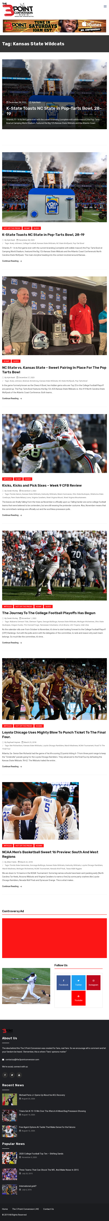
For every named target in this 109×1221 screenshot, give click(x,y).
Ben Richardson (16, 745)
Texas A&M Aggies (74, 869)
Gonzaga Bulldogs (37, 865)
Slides (36, 228)
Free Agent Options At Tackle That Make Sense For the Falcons (47, 1127)
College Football (29, 243)
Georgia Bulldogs (50, 622)
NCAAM (39, 726)
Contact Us (48, 1209)
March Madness (71, 745)
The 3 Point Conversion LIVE (25, 1209)
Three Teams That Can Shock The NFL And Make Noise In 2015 (48, 1170)
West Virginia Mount (54, 497)
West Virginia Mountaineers (75, 497)
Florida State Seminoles (19, 865)
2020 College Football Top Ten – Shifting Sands (41, 1153)
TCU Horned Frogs (31, 625)
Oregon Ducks (17, 625)
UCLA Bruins (64, 625)
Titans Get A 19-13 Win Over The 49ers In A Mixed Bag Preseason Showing (52, 1111)
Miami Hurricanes (64, 494)
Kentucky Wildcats (49, 494)
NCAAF (27, 228)
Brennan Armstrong (31, 381)
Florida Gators (15, 494)
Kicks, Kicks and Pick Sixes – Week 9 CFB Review (42, 485)
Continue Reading (10, 261)
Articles (7, 479)
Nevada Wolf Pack (57, 869)
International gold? (27, 1186)
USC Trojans (75, 625)
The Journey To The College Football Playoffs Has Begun (48, 613)
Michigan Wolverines (85, 622)
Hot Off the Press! (12, 228)
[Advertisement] (55, 938)
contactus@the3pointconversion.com (22, 1059)
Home (5, 1209)
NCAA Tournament (86, 745)
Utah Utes (85, 625)
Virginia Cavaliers (39, 497)
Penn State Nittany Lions (21, 497)
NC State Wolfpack (64, 243)
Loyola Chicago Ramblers (53, 745)
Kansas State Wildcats (46, 243)
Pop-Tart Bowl (78, 243)
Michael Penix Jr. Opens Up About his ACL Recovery (42, 1095)
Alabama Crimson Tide (19, 622)
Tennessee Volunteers (49, 625)
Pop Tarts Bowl (81, 381)
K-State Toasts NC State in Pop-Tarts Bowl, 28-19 (43, 235)
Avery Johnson (16, 243)
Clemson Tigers (35, 622)
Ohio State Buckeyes (81, 494)
